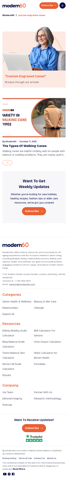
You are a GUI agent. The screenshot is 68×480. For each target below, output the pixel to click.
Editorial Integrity (12, 398)
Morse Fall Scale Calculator (11, 366)
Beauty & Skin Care (45, 301)
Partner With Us (43, 392)
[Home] (15, 245)
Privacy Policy (9, 458)
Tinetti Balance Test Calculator (13, 355)
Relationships (10, 307)
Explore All (8, 314)
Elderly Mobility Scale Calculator (14, 333)
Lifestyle (39, 307)
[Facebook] (13, 475)
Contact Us (39, 458)
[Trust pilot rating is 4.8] (34, 438)
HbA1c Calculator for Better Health (45, 355)
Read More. (19, 469)
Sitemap (7, 404)
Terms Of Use (25, 458)
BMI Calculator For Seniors (44, 333)
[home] (14, 5)
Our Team (7, 392)
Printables (40, 364)
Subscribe (47, 5)
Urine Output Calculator (47, 341)
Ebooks (6, 375)
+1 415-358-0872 (23, 281)
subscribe (32, 211)
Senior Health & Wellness (16, 301)
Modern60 (8, 15)
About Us (51, 458)
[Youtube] (5, 475)
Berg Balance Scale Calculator (13, 344)
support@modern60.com (22, 284)
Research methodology (47, 398)
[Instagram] (9, 475)
